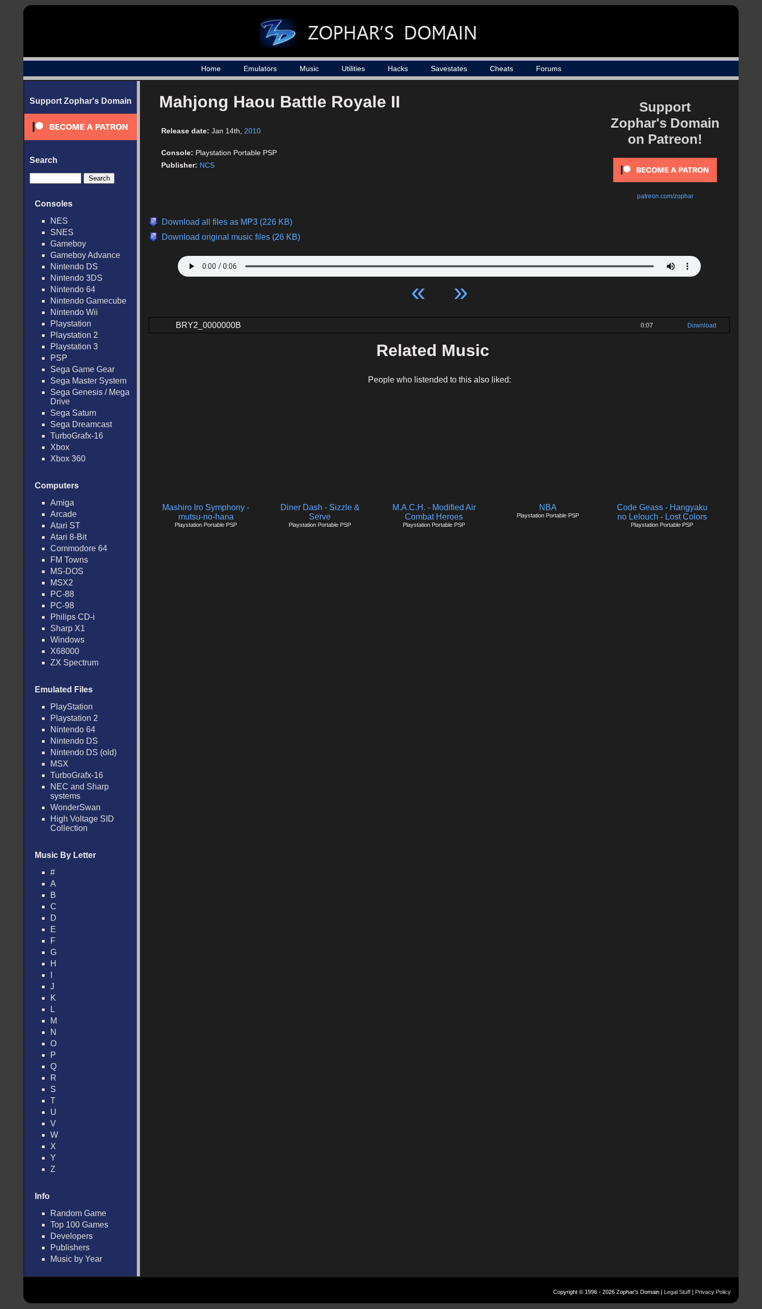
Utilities (353, 68)
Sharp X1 (67, 628)
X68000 (64, 651)
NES (59, 220)
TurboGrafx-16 (76, 435)
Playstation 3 (74, 346)
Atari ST (65, 525)
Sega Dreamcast (81, 424)
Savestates (449, 68)
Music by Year (76, 1259)
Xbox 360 (68, 458)
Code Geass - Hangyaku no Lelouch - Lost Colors (662, 512)
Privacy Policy (713, 1292)
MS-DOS (66, 571)
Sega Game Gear (82, 369)
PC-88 (62, 594)
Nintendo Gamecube (88, 300)
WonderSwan (75, 807)
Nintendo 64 (72, 289)
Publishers (70, 1247)
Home (211, 68)
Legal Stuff (677, 1292)
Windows (67, 639)
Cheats (501, 68)
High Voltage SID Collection (82, 823)
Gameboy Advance (85, 255)
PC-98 (62, 605)
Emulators (260, 68)
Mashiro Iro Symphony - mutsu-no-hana (205, 512)
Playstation (70, 323)
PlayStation (71, 706)
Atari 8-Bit (68, 537)
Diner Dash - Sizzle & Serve (320, 512)
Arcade (63, 514)
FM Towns (69, 559)
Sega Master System (88, 380)
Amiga (62, 502)
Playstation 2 (74, 335)
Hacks (398, 68)
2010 (252, 131)
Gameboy (68, 243)
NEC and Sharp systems (79, 791)
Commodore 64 (78, 548)
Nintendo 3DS (76, 278)
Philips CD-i (72, 616)
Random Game (78, 1213)
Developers (71, 1236)
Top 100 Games (79, 1224)
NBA (548, 507)
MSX (59, 763)
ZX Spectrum (74, 662)
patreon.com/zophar (665, 196)
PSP (58, 357)
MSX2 (61, 582)
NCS (207, 165)
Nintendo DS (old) (83, 752)
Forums (548, 68)
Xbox (59, 447)
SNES (62, 232)
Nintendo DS (74, 266)
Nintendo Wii (74, 312)
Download (701, 325)
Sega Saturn (73, 412)
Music (309, 68)
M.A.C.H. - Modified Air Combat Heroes (434, 512)
